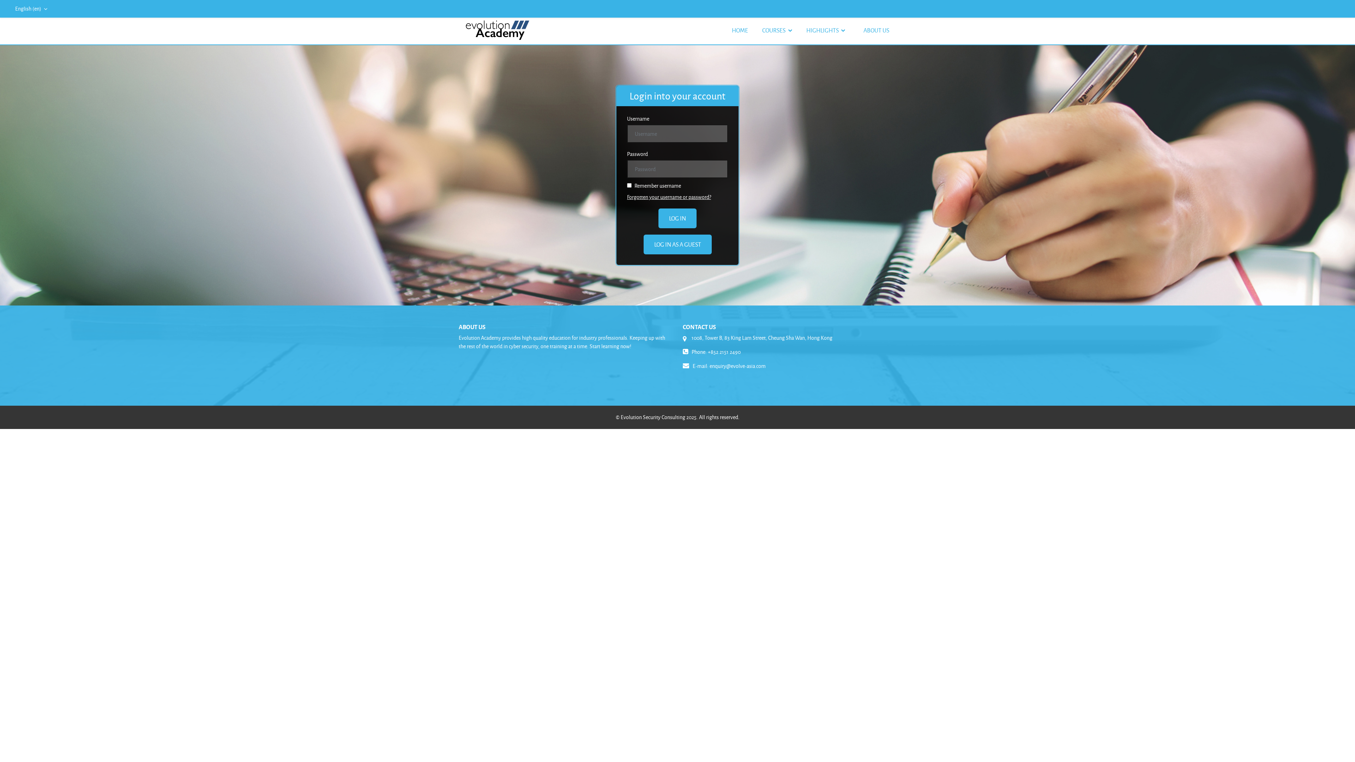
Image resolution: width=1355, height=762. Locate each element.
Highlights (823, 30)
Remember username (657, 185)
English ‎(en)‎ (28, 8)
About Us (876, 30)
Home (740, 30)
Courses (774, 30)
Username (638, 118)
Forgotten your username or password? (669, 197)
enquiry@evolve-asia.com (738, 366)
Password (637, 154)
